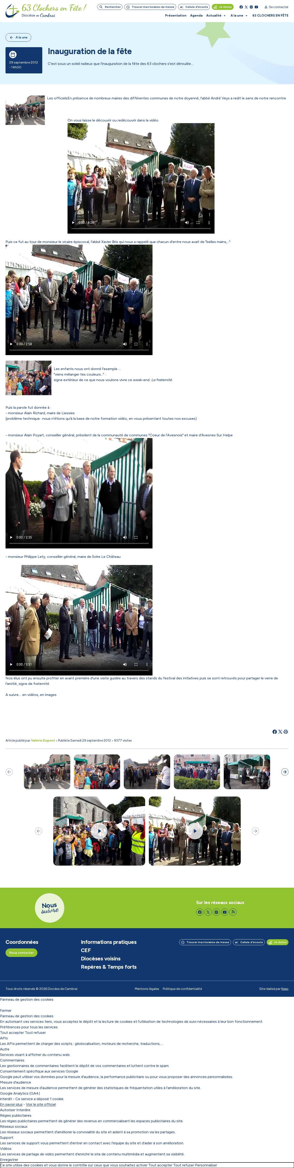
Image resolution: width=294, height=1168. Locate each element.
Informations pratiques (108, 942)
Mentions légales (147, 989)
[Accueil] (13, 11)
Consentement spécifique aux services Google (39, 1071)
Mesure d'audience (15, 1082)
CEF (86, 950)
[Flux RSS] (233, 912)
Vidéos (5, 1148)
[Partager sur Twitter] (280, 731)
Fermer (5, 1010)
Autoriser (7, 1110)
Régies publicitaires (15, 1115)
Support (6, 1137)
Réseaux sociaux (14, 1126)
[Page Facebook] (241, 7)
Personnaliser (206, 1165)
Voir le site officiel (41, 1104)
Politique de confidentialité (182, 989)
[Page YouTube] (256, 7)
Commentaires (12, 1060)
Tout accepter (12, 1032)
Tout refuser (35, 1032)
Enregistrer (9, 1159)
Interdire (23, 1110)
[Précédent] (9, 772)
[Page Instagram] (251, 7)
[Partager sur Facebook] (274, 731)
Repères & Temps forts (109, 967)
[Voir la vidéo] (99, 831)
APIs (4, 1038)
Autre (4, 1049)
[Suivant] (284, 772)
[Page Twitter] (246, 7)
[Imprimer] (285, 731)
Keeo (284, 989)
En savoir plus (11, 1104)
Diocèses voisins (100, 958)
